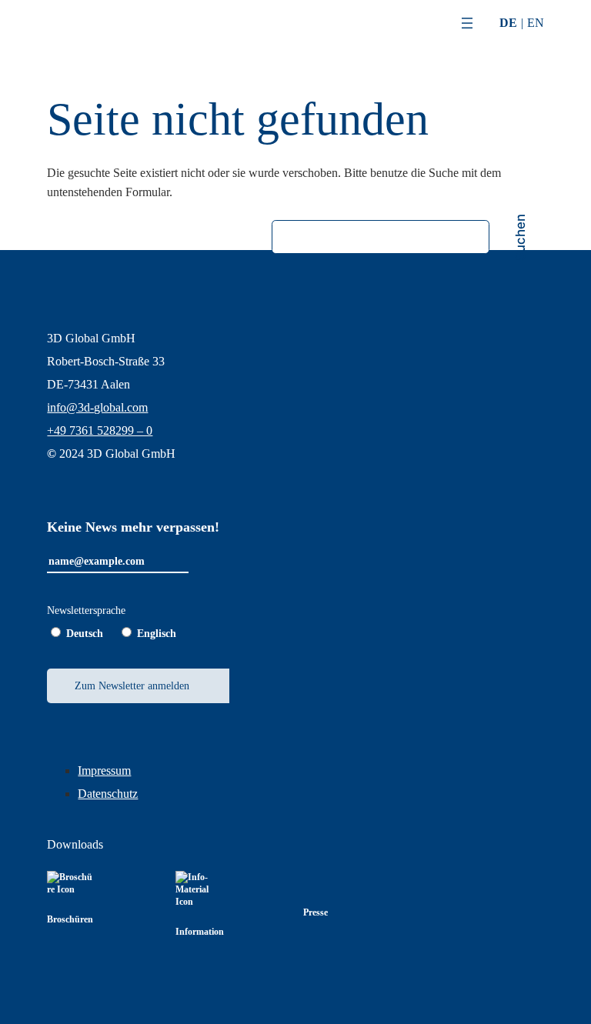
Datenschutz (108, 793)
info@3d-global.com (97, 407)
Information (199, 931)
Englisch (156, 633)
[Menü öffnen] (467, 23)
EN (535, 22)
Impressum (104, 770)
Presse (315, 912)
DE (508, 22)
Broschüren (70, 919)
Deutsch (84, 633)
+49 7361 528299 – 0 (99, 430)
